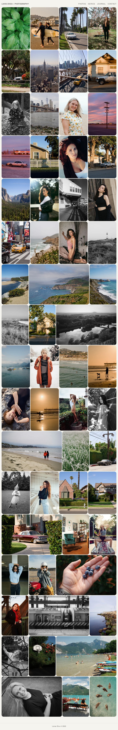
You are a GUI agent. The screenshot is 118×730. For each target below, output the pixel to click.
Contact (112, 4)
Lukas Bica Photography (15, 4)
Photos (82, 4)
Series (91, 4)
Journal (101, 4)
